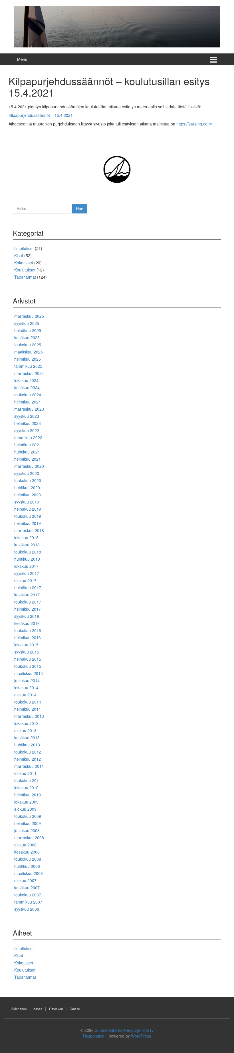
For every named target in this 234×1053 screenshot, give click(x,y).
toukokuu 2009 (27, 816)
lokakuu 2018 (26, 537)
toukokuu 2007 (27, 895)
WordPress (141, 1036)
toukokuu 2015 (27, 666)
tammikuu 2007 (28, 902)
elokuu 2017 (25, 580)
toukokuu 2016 (27, 630)
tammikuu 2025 (28, 366)
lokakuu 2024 (26, 380)
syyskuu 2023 (26, 416)
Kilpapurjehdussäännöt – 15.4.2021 (41, 115)
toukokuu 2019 (27, 516)
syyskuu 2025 (26, 323)
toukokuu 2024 (27, 394)
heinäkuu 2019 (27, 509)
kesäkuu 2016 (27, 623)
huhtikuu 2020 (27, 487)
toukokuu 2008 (27, 859)
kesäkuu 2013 (27, 737)
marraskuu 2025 (29, 316)
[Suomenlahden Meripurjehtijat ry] (117, 26)
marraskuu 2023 (29, 409)
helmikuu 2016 (27, 637)
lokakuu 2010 (26, 787)
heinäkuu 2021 (27, 444)
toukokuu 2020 (27, 480)
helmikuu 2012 (27, 759)
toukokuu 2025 (27, 344)
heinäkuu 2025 (27, 330)
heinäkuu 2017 (27, 587)
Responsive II (95, 1036)
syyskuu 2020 (26, 473)
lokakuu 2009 (26, 802)
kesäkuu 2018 (27, 545)
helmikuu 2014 (27, 709)
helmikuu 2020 (27, 494)
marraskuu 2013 (29, 716)
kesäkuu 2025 (27, 337)
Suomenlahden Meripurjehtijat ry (124, 1030)
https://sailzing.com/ (194, 124)
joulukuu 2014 (27, 680)
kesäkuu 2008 (27, 852)
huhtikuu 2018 (27, 559)
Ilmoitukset (24, 248)
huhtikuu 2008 (27, 866)
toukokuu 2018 (27, 552)
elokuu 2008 (25, 845)
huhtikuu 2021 (27, 452)
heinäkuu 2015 (27, 659)
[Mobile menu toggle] (213, 59)
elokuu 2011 (25, 773)
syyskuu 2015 (26, 652)
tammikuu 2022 (28, 437)
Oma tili (75, 1008)
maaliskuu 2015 (28, 673)
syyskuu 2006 (26, 909)
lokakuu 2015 (26, 645)
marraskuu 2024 (29, 373)
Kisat (18, 255)
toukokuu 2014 (27, 702)
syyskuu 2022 (26, 430)
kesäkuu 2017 (27, 595)
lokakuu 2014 (26, 687)
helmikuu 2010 (27, 795)
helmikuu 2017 (27, 609)
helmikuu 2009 (27, 823)
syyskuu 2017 (26, 573)
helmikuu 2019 (27, 523)
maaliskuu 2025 (28, 352)
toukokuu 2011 (27, 780)
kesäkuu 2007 (27, 887)
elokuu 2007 (25, 880)
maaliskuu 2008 (28, 873)
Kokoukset (23, 262)
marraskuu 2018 (29, 530)
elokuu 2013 (25, 730)
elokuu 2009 (25, 809)
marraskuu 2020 (29, 466)
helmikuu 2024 (27, 402)
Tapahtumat (25, 277)
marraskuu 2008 (29, 837)
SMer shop (19, 1008)
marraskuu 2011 (29, 766)
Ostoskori (56, 1008)
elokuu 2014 (25, 695)
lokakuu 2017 (26, 566)
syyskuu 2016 (26, 616)
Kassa (37, 1008)
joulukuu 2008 (27, 830)
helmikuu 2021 (27, 459)
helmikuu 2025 (27, 359)
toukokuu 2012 (27, 752)
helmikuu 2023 (27, 423)
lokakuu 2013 (26, 723)
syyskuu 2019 (26, 502)
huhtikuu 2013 (27, 745)
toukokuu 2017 (27, 602)
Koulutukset (24, 270)
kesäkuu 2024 (27, 387)
